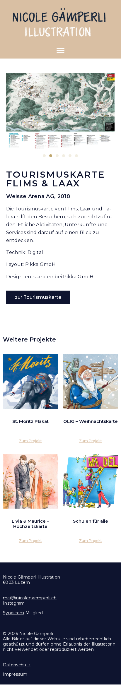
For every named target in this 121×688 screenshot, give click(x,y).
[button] (60, 50)
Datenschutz (16, 665)
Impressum (15, 674)
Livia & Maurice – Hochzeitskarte (30, 523)
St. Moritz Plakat (30, 421)
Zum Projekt (30, 441)
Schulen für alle (90, 521)
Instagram (14, 603)
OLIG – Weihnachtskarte (90, 421)
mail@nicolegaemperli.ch (30, 598)
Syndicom (13, 612)
